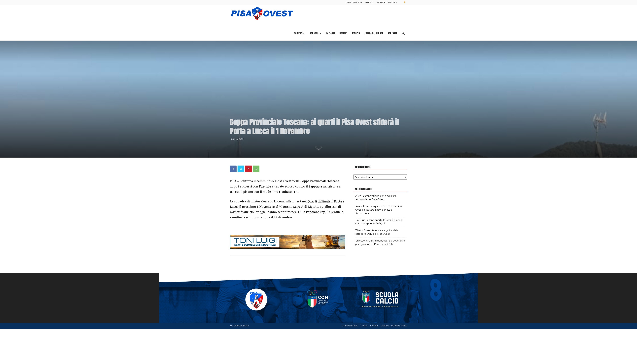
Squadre (314, 33)
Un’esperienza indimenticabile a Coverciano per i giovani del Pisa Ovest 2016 (380, 242)
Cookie (363, 325)
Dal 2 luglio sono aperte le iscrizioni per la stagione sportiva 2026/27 (378, 222)
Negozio (369, 2)
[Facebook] (404, 2)
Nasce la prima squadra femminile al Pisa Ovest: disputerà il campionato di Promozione (378, 210)
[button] (403, 33)
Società (298, 33)
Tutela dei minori (373, 33)
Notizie (343, 33)
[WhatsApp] (256, 169)
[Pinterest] (248, 169)
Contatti (392, 33)
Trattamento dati (349, 325)
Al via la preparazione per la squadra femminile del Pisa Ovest (375, 197)
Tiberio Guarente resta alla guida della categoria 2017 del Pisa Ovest (376, 232)
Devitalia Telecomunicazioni (394, 325)
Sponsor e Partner (386, 2)
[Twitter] (241, 169)
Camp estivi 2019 (354, 2)
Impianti (330, 33)
